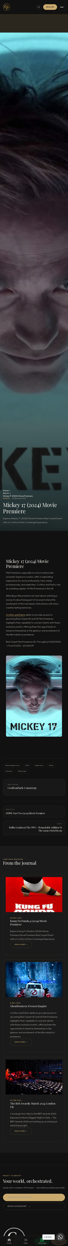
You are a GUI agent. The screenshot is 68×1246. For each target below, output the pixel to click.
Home (5, 490)
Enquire (50, 7)
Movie (51, 765)
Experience (39, 765)
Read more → (21, 944)
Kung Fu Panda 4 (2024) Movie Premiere (28, 922)
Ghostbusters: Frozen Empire (28, 1006)
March (6, 493)
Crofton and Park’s (15, 614)
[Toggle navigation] (62, 7)
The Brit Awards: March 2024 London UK (33, 1105)
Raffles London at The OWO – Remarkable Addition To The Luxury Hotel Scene (35, 827)
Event (27, 765)
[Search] (39, 7)
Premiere (8, 771)
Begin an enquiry (19, 1206)
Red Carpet (22, 771)
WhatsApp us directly (20, 1197)
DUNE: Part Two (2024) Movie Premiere (25, 811)
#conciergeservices (12, 765)
